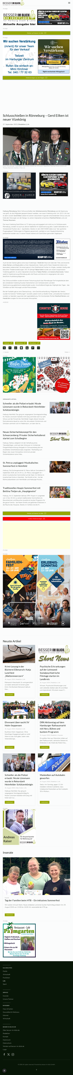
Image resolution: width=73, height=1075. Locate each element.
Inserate (5, 996)
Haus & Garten (8, 1009)
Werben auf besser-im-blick (35, 33)
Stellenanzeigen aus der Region (35, 78)
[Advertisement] (36, 95)
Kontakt (5, 1037)
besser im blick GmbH (48, 1064)
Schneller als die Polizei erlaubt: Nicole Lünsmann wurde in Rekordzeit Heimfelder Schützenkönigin (24, 406)
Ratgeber (6, 1005)
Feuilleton (6, 978)
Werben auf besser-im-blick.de (13, 1046)
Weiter (67, 352)
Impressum (7, 1040)
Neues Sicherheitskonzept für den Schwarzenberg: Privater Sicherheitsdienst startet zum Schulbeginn (24, 435)
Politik (5, 971)
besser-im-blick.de (9, 1027)
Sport (5, 984)
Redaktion (6, 1033)
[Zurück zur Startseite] (13, 3)
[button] (69, 3)
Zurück (7, 352)
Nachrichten (7, 968)
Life (28, 124)
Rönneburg (19, 343)
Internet (5, 1015)
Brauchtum (33, 343)
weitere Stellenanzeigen (35, 519)
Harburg (6, 343)
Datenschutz (7, 1043)
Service (5, 992)
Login (5, 1050)
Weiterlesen (9, 915)
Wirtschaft (6, 974)
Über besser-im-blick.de (11, 1030)
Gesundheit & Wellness (11, 1012)
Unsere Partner (8, 999)
